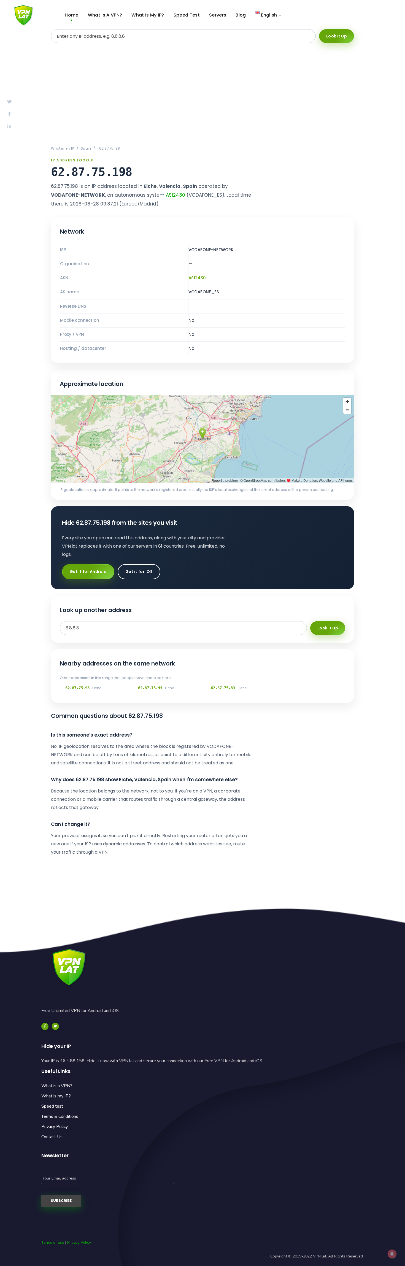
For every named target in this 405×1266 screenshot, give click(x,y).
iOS (378, 15)
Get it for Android (88, 571)
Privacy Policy (54, 1127)
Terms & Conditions (59, 1116)
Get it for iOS (139, 571)
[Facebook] (44, 1026)
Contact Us (52, 1137)
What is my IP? (56, 1096)
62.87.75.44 (150, 688)
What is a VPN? (56, 1086)
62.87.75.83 (223, 688)
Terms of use (52, 1242)
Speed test (52, 1106)
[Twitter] (55, 1026)
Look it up (336, 36)
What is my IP (62, 148)
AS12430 (175, 195)
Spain (86, 148)
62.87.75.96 (77, 688)
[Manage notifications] (392, 1253)
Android (336, 15)
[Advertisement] (202, 96)
